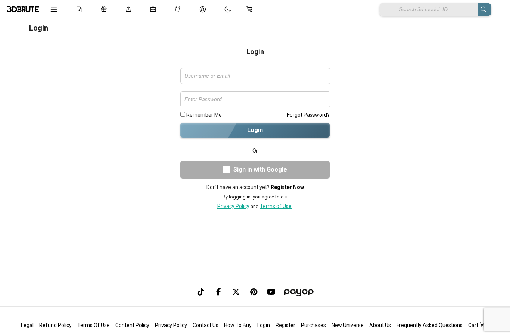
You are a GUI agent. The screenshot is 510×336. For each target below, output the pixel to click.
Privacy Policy (233, 206)
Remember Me (203, 115)
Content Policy (132, 325)
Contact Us (205, 325)
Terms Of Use (93, 325)
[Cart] (251, 9)
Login (255, 130)
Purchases (313, 325)
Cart (473, 325)
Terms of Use (276, 206)
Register (285, 325)
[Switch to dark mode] (220, 9)
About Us (380, 325)
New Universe (348, 325)
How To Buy (238, 325)
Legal (27, 325)
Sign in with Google (260, 169)
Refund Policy (55, 325)
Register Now (287, 187)
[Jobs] (154, 9)
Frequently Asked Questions (430, 325)
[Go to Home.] (23, 9)
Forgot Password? (308, 115)
